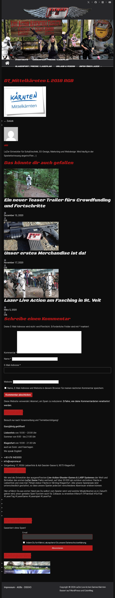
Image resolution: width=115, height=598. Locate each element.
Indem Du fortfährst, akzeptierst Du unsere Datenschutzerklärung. (56, 543)
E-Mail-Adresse (12, 365)
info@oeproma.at (12, 461)
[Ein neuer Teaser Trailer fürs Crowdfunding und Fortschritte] (31, 170)
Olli (5, 220)
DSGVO (27, 587)
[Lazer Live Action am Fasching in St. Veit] (31, 270)
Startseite (21, 59)
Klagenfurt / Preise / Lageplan (33, 66)
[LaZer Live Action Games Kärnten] (7, 63)
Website (8, 381)
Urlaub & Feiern (65, 66)
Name (7, 358)
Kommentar (10, 352)
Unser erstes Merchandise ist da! (45, 253)
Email (24, 532)
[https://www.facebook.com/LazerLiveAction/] (5, 515)
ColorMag (88, 590)
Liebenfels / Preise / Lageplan (50, 59)
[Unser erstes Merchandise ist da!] (31, 223)
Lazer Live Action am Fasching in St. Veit (52, 300)
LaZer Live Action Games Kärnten (91, 587)
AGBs (20, 587)
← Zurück (8, 121)
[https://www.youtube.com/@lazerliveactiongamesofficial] (5, 511)
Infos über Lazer (89, 66)
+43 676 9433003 (13, 457)
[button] (100, 66)
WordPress (75, 590)
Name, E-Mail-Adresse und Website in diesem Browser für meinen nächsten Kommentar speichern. (55, 388)
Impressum (9, 587)
